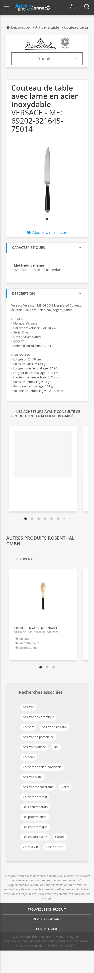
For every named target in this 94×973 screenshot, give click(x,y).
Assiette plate (32, 777)
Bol (56, 747)
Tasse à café (54, 847)
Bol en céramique (35, 827)
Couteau (29, 757)
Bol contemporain (35, 807)
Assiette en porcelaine (38, 737)
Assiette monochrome (38, 787)
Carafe (60, 837)
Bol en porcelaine (35, 837)
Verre (65, 787)
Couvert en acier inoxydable (42, 767)
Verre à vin (30, 847)
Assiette (28, 707)
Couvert (28, 727)
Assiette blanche (34, 747)
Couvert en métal (35, 797)
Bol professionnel (35, 817)
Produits (44, 58)
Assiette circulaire (54, 727)
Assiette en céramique (38, 717)
